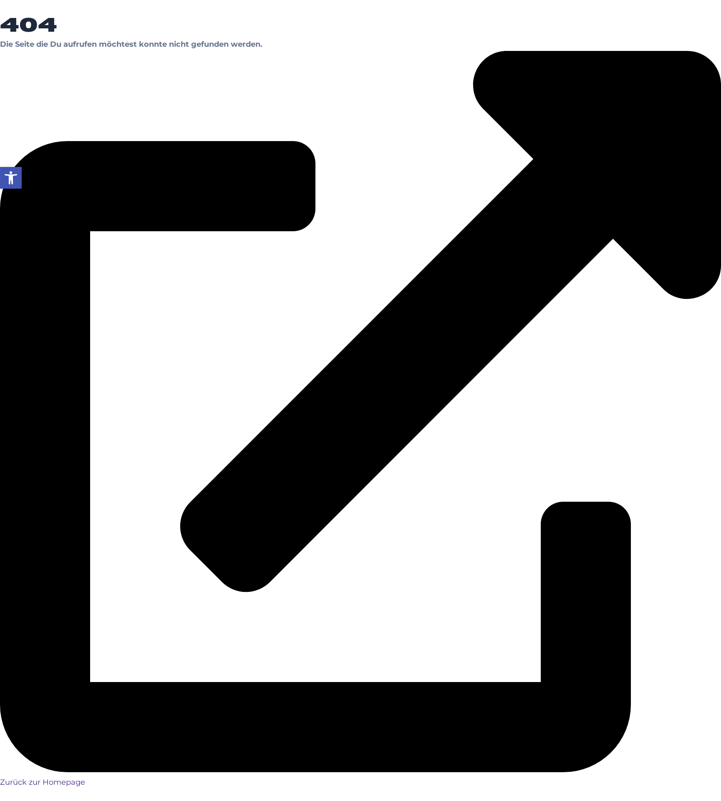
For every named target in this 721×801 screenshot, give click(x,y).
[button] (11, 178)
